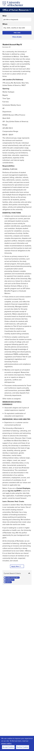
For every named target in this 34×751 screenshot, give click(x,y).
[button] (17, 573)
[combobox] (17, 18)
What (4, 16)
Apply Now (15, 566)
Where (4, 24)
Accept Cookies (8, 747)
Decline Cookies (22, 747)
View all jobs (17, 37)
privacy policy (6, 743)
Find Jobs (17, 33)
